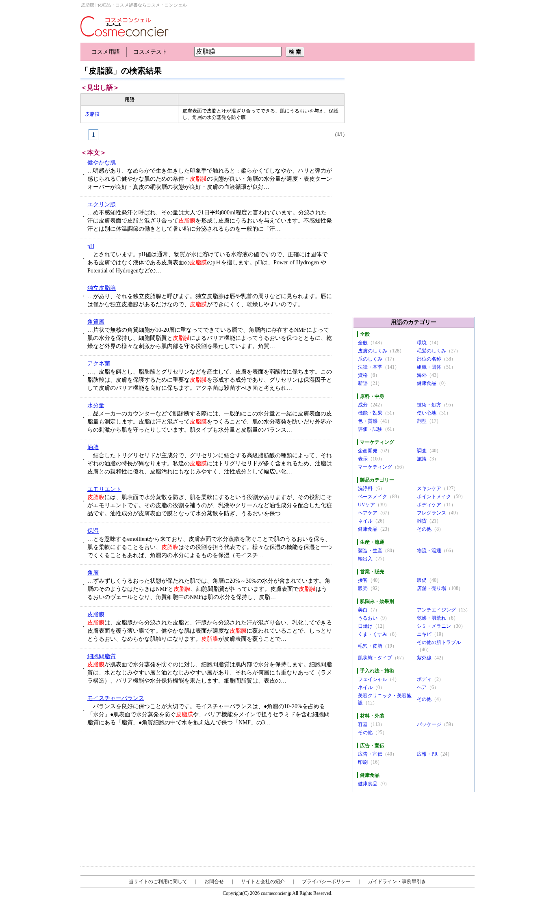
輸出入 (365, 559)
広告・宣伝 (370, 754)
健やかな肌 (101, 163)
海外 (422, 375)
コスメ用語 (105, 52)
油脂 (93, 447)
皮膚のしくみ (372, 351)
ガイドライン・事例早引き (397, 881)
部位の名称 (429, 359)
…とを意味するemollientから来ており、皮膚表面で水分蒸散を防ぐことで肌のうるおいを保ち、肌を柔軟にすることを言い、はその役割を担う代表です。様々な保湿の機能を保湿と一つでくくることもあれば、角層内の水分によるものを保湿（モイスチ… (209, 547)
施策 (422, 459)
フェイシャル (372, 679)
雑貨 (422, 521)
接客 (363, 580)
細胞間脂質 (101, 656)
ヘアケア (367, 513)
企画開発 (367, 451)
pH (90, 246)
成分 (363, 405)
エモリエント (104, 489)
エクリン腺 (101, 204)
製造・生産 (370, 550)
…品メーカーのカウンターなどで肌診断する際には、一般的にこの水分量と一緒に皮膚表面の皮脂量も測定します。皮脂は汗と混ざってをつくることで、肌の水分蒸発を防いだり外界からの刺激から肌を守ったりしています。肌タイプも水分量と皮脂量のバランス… (209, 422)
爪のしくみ (370, 359)
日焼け (365, 626)
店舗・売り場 (431, 588)
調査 (422, 451)
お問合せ (214, 881)
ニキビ (424, 634)
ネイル (365, 521)
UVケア (366, 505)
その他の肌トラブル (439, 642)
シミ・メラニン (434, 626)
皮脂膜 (92, 114)
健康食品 (426, 383)
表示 (363, 459)
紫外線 (424, 658)
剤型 (422, 421)
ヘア (422, 687)
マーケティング (375, 467)
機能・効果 (370, 413)
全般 (363, 343)
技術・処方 (429, 405)
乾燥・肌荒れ (431, 618)
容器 (363, 724)
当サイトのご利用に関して (158, 881)
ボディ (424, 679)
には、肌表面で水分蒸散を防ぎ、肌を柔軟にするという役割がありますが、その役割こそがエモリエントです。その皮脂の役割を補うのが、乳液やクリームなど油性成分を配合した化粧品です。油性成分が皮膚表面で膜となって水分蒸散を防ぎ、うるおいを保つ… (209, 505)
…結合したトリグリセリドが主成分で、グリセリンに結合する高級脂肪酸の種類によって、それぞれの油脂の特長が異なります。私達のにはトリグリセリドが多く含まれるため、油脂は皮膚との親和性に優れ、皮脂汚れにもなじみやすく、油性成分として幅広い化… (209, 463)
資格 (363, 375)
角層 (93, 573)
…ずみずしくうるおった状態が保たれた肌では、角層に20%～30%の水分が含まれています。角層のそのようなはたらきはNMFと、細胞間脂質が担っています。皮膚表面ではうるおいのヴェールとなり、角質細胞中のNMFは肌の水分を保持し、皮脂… (208, 589)
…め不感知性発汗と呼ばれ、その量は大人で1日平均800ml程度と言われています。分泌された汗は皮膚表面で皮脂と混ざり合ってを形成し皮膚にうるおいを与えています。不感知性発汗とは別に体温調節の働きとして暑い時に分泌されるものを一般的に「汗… (209, 221)
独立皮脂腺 (101, 288)
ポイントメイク (434, 496)
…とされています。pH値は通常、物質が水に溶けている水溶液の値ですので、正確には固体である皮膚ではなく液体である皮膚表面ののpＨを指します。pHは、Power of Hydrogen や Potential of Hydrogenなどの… (207, 262)
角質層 (95, 322)
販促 (422, 580)
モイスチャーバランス (115, 698)
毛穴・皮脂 (370, 646)
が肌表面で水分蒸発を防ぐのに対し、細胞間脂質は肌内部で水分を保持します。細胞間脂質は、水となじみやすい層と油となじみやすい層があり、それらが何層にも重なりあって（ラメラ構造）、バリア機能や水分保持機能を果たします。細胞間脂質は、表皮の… (209, 672)
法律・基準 (370, 367)
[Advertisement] (142, 799)
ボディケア (429, 505)
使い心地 (426, 413)
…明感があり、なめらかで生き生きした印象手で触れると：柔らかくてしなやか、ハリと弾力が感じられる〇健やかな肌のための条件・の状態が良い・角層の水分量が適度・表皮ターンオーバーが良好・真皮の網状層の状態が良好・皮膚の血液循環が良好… (209, 179)
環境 (422, 343)
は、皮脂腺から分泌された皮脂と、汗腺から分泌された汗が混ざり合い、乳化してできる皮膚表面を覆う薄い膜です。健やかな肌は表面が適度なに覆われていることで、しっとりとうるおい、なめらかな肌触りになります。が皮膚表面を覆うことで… (209, 631)
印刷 (363, 762)
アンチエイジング (436, 610)
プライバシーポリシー (326, 881)
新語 (363, 383)
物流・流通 (429, 550)
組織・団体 (429, 367)
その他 (424, 529)
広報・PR (427, 754)
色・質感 (367, 421)
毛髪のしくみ (431, 351)
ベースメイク (372, 496)
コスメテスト (150, 52)
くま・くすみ (372, 634)
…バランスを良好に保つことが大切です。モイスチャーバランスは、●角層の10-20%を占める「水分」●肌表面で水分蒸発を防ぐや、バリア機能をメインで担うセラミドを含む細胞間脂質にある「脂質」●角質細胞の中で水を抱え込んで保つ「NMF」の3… (208, 714)
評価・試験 (370, 429)
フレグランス (431, 513)
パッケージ (429, 724)
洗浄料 (365, 488)
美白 (363, 610)
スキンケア (429, 488)
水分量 (95, 405)
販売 (363, 588)
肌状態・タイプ (375, 658)
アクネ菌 (98, 364)
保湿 (93, 531)
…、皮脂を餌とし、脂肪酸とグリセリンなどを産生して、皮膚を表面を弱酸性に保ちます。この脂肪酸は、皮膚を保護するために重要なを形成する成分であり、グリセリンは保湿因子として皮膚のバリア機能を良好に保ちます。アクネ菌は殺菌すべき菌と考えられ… (209, 380)
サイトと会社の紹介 (263, 881)
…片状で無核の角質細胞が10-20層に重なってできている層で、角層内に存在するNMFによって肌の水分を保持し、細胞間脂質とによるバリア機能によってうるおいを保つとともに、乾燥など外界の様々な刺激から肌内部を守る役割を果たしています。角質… (209, 338)
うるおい (367, 618)
